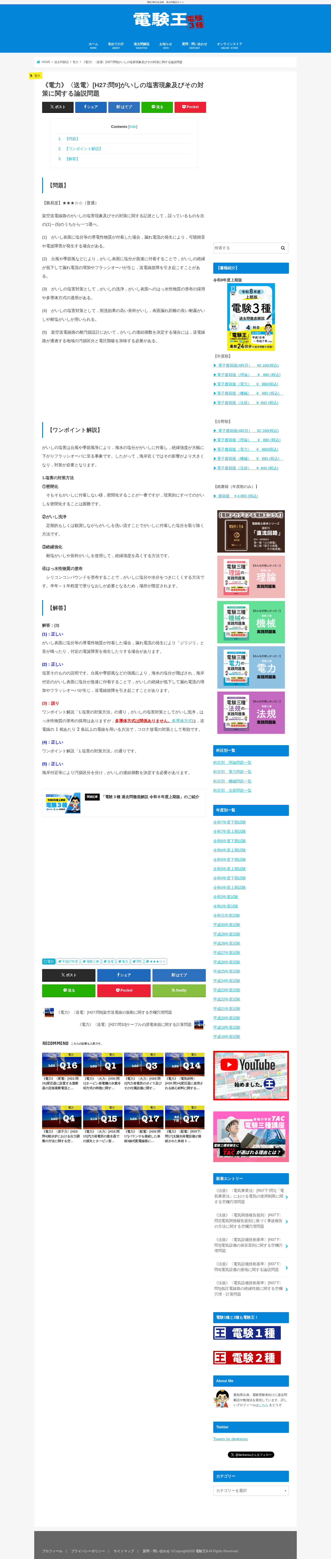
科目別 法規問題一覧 (232, 790)
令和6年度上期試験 (229, 850)
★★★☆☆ (158, 961)
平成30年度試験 (226, 925)
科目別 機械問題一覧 (232, 781)
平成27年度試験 (226, 953)
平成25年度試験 (226, 971)
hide (132, 127)
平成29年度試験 (226, 934)
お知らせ (165, 45)
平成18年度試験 (226, 1037)
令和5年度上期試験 (229, 869)
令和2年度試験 (225, 906)
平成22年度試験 (226, 999)
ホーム (93, 45)
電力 (51, 961)
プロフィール (52, 1551)
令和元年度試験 (226, 915)
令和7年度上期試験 (229, 831)
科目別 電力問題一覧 (232, 772)
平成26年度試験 (226, 962)
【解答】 (69, 159)
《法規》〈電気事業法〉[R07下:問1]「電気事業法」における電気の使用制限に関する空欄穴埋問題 (249, 1196)
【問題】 (69, 139)
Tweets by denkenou (230, 1439)
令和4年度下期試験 (229, 878)
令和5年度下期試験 (229, 860)
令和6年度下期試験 (229, 841)
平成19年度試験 (226, 1027)
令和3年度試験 (225, 897)
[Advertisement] (124, 380)
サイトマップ (124, 1551)
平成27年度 (70, 961)
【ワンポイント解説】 (80, 148)
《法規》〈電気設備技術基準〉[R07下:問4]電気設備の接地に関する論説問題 (247, 1267)
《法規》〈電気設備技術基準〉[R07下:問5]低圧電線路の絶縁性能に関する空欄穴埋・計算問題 (248, 1288)
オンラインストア (229, 45)
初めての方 (116, 45)
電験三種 (92, 961)
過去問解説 (142, 45)
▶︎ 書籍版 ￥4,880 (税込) (235, 496)
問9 (138, 961)
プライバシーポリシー (88, 1551)
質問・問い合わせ (194, 45)
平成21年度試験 (226, 1009)
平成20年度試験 (226, 1018)
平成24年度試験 (226, 981)
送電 (110, 961)
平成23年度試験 (226, 990)
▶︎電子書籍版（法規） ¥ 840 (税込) (245, 403)
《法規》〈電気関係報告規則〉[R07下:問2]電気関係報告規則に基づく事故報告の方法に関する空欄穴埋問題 (248, 1221)
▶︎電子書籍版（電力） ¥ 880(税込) (245, 384)
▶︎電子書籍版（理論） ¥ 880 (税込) (247, 375)
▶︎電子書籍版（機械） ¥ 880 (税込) (248, 393)
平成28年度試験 (226, 943)
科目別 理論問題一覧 (232, 762)
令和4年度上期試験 (229, 887)
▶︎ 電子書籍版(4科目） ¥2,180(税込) (246, 365)
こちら (263, 1405)
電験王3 (202, 1551)
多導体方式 (182, 720)
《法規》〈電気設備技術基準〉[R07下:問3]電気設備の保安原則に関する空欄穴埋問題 (248, 1245)
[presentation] (56, 729)
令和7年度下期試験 (229, 822)
